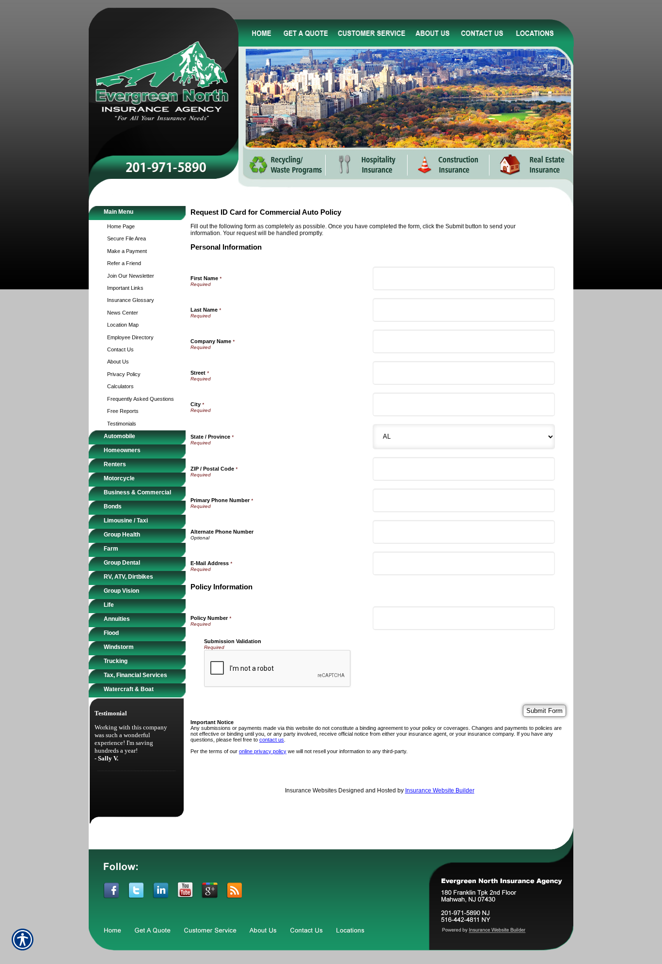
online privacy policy (262, 751)
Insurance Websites (311, 790)
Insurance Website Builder (439, 790)
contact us (271, 740)
